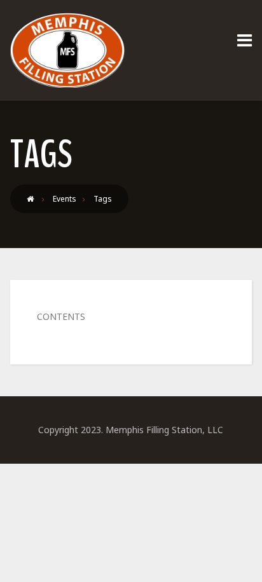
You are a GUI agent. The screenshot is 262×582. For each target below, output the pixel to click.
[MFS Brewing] (67, 50)
